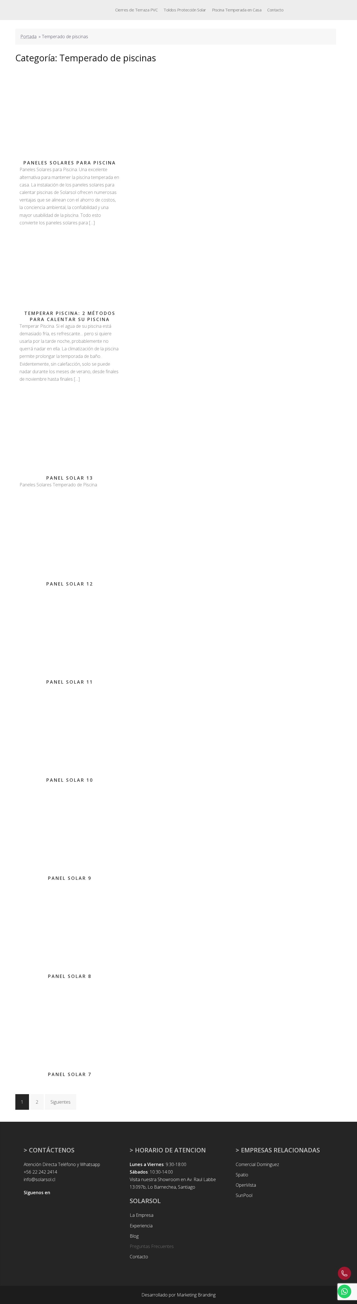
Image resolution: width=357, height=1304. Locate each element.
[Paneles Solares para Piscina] (70, 113)
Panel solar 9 (69, 878)
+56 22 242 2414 (40, 1172)
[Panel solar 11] (70, 632)
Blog (134, 1236)
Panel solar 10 (69, 780)
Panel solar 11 (69, 682)
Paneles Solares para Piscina (69, 163)
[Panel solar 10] (70, 730)
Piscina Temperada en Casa (237, 10)
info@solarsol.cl (39, 1179)
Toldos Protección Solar (184, 10)
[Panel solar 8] (70, 927)
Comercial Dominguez (257, 1164)
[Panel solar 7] (70, 1025)
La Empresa (141, 1215)
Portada (28, 36)
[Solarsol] (34, 9)
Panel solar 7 (69, 1074)
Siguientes (60, 1102)
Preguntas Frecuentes (152, 1246)
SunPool (244, 1195)
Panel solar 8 (69, 976)
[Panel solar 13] (70, 429)
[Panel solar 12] (70, 534)
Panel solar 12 (69, 584)
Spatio (242, 1175)
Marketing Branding (196, 1295)
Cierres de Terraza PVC (136, 10)
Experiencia (141, 1226)
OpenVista (246, 1185)
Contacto (275, 10)
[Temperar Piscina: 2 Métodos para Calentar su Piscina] (70, 268)
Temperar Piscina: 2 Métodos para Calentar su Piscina (69, 316)
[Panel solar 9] (70, 828)
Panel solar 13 (69, 478)
